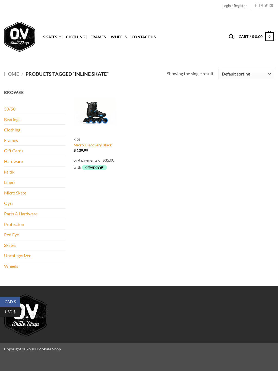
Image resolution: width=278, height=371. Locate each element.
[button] (234, 6)
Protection (14, 224)
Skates (50, 36)
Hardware (13, 161)
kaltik (9, 171)
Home (11, 74)
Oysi (8, 203)
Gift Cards (13, 150)
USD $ (12, 311)
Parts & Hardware (20, 213)
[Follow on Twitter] (266, 6)
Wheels (119, 36)
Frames (98, 36)
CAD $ (12, 301)
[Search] (231, 36)
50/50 (9, 108)
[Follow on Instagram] (261, 6)
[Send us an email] (271, 6)
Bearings (12, 119)
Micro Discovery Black (93, 145)
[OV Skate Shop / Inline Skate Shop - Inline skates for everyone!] (19, 37)
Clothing (75, 36)
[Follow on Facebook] (255, 6)
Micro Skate (15, 192)
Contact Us (144, 36)
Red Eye (11, 234)
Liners (9, 182)
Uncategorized (17, 255)
